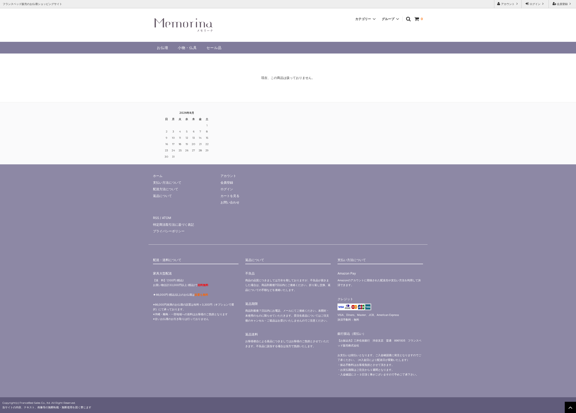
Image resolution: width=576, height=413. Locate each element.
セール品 (214, 47)
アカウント (507, 4)
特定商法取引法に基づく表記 (173, 224)
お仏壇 (162, 47)
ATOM (166, 218)
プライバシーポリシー (168, 231)
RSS (156, 218)
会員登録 (562, 4)
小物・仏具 (187, 47)
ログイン (535, 4)
